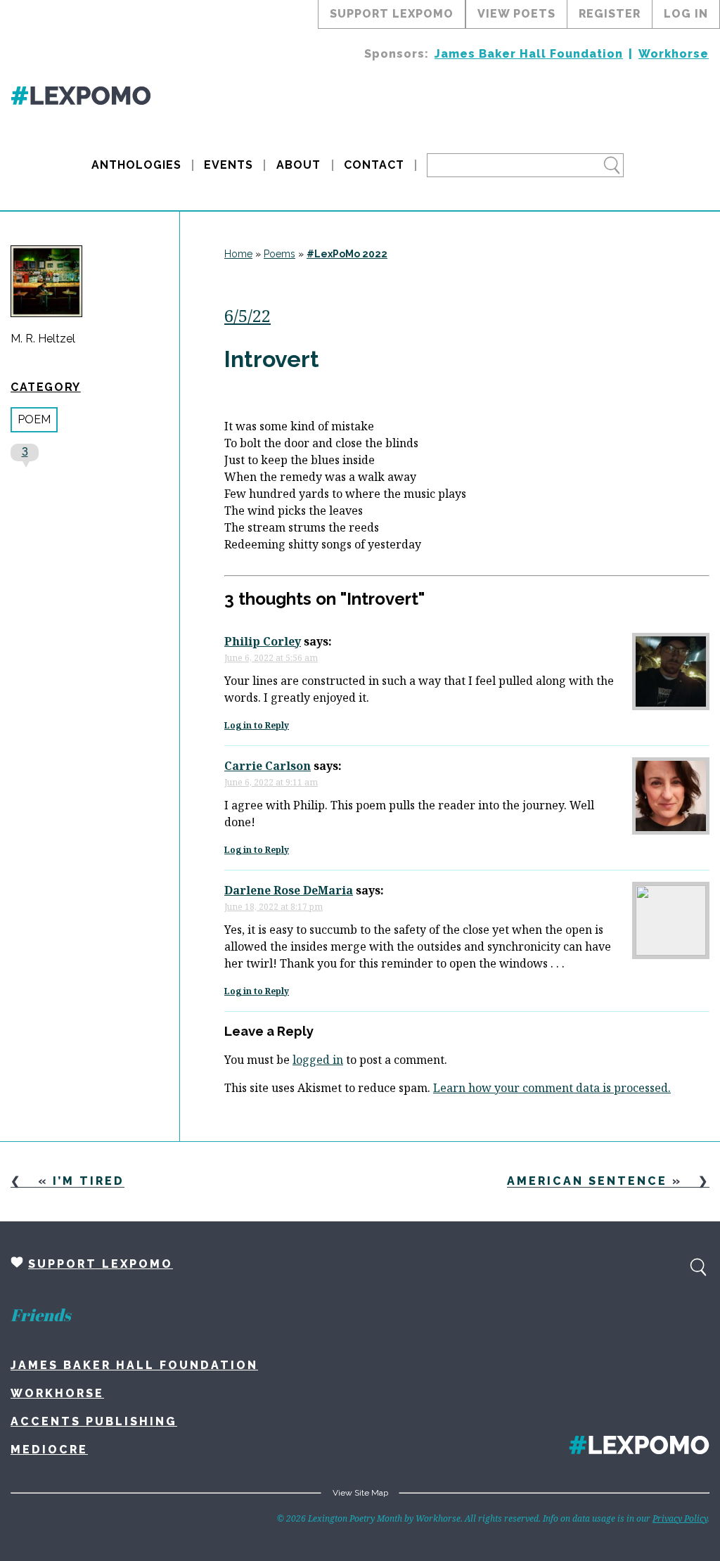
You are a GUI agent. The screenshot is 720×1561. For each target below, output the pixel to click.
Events (228, 165)
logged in (317, 1059)
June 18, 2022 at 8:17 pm (273, 907)
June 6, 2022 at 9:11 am (271, 782)
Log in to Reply (256, 725)
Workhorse (673, 53)
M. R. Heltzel (43, 339)
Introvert (271, 359)
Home (238, 253)
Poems (279, 253)
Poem (34, 419)
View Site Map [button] (360, 1493)
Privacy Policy (679, 1518)
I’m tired (88, 1181)
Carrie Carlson (267, 765)
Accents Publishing (94, 1421)
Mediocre (49, 1449)
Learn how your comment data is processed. (552, 1088)
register (610, 13)
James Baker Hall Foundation (529, 53)
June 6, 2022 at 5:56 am (271, 658)
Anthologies (136, 165)
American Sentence (587, 1181)
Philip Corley (262, 641)
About (298, 165)
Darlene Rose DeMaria (288, 890)
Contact (374, 165)
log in (686, 13)
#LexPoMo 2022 (347, 253)
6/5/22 (247, 315)
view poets (516, 13)
